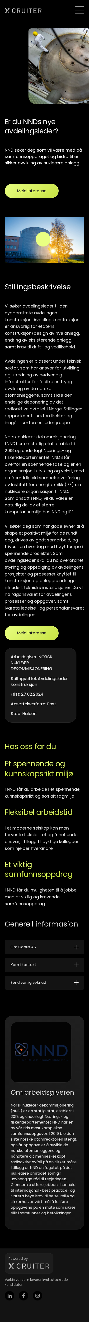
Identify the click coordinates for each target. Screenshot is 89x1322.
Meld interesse (32, 191)
